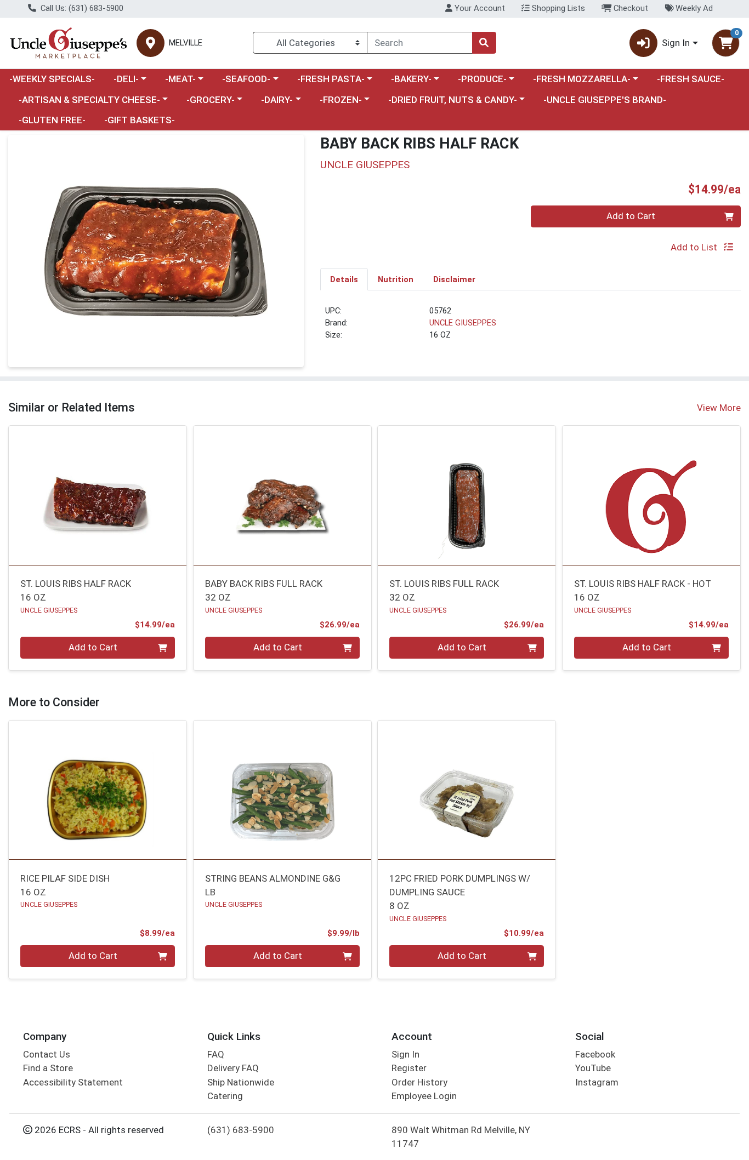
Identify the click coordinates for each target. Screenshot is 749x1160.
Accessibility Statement (73, 1082)
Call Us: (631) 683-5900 (80, 8)
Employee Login (424, 1095)
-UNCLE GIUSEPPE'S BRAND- (604, 99)
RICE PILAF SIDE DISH (65, 885)
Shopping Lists (557, 8)
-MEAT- (180, 78)
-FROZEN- (341, 99)
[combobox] (420, 43)
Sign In (405, 1054)
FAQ (215, 1054)
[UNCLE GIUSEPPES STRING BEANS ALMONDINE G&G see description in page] (282, 790)
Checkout (629, 8)
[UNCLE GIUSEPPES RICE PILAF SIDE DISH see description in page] (98, 790)
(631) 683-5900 (240, 1129)
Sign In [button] (676, 42)
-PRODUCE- (482, 78)
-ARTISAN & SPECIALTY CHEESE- (89, 99)
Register (409, 1067)
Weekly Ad (693, 8)
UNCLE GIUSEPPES (462, 323)
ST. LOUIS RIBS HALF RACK (75, 590)
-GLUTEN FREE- (52, 120)
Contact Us (46, 1054)
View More (719, 407)
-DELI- (126, 78)
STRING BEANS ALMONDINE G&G (273, 885)
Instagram (597, 1082)
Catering (225, 1095)
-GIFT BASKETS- (139, 120)
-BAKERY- (411, 78)
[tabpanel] (530, 327)
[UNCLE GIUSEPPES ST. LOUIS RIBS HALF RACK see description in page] (98, 495)
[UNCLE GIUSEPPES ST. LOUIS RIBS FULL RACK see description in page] (467, 495)
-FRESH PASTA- (331, 78)
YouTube (593, 1067)
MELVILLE (185, 43)
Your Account (478, 8)
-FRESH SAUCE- (690, 78)
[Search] (484, 43)
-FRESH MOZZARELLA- (582, 78)
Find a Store (48, 1067)
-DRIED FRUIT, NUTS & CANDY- (452, 99)
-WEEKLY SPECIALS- (52, 78)
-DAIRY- (277, 99)
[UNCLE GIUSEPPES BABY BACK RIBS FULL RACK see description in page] (282, 495)
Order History (419, 1082)
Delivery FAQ (233, 1067)
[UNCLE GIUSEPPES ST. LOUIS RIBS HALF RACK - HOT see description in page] (652, 495)
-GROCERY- (210, 99)
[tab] (344, 279)
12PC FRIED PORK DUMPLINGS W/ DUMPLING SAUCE (459, 892)
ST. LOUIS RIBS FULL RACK (444, 590)
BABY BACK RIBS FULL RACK (263, 590)
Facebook (595, 1054)
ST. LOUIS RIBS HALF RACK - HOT (642, 590)
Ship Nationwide (240, 1082)
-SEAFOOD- (246, 78)
